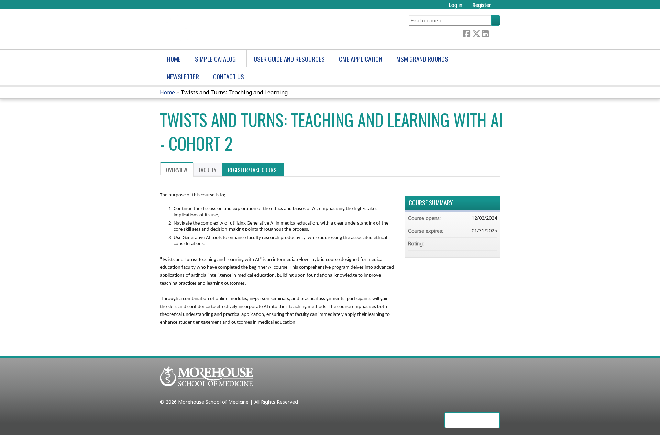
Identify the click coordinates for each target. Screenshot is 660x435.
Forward (494, 33)
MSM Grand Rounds (422, 59)
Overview (176, 170)
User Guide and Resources (289, 59)
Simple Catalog (215, 59)
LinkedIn (485, 33)
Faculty (208, 170)
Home (174, 59)
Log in (455, 5)
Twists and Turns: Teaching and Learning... (235, 92)
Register (481, 5)
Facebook (466, 33)
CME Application (360, 59)
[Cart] (498, 8)
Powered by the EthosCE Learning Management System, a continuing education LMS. (472, 420)
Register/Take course (253, 170)
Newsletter (183, 76)
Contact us (228, 76)
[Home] (206, 29)
